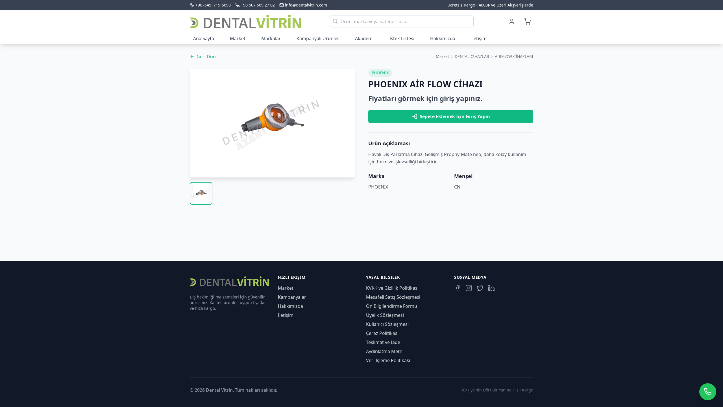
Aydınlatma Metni (385, 351)
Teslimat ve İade (383, 342)
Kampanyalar (292, 297)
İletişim (479, 38)
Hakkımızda (442, 38)
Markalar (271, 38)
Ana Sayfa (203, 38)
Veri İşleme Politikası (388, 360)
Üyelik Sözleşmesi (385, 315)
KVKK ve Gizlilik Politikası (392, 288)
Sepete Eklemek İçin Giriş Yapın (455, 116)
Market (237, 38)
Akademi (364, 38)
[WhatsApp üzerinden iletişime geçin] (707, 391)
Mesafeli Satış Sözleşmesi (393, 297)
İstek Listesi (401, 38)
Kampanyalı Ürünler (318, 38)
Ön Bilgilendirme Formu (391, 306)
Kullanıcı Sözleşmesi (387, 324)
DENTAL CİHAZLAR (472, 56)
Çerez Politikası (382, 333)
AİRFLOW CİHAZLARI (514, 56)
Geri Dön (206, 56)
